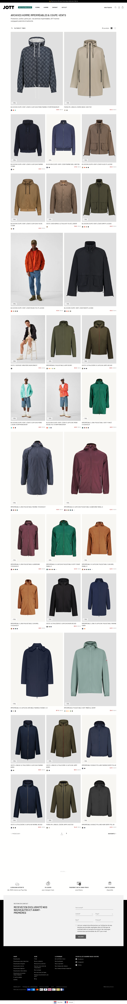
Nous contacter (38, 961)
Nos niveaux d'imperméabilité (63, 968)
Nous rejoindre (59, 963)
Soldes (15, 979)
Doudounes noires (18, 966)
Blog (35, 978)
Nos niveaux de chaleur (61, 966)
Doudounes (16, 958)
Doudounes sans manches (20, 961)
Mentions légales (44, 986)
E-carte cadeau (17, 977)
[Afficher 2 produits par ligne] (111, 28)
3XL (30, 103)
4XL (43, 103)
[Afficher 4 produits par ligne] (115, 28)
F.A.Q (35, 958)
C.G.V (52, 986)
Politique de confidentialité (30, 986)
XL (56, 99)
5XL (56, 103)
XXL (17, 103)
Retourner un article (39, 963)
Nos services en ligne (40, 972)
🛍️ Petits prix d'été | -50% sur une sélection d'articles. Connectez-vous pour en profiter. (63, 1)
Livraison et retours (61, 986)
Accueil (62, 871)
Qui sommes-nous (60, 958)
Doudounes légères (19, 968)
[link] (62, 834)
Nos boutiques (59, 961)
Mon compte (37, 970)
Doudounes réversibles (20, 970)
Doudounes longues (19, 963)
